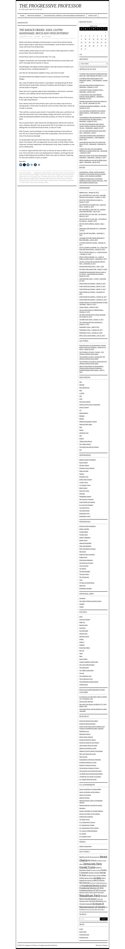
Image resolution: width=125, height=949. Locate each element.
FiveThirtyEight (83, 631)
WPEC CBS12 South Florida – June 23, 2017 (92, 335)
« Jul (80, 54)
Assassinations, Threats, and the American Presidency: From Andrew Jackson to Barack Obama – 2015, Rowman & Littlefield (92, 174)
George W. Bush (60, 175)
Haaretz (81, 474)
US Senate (100, 906)
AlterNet (81, 385)
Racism (102, 892)
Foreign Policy (83, 535)
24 (85, 46)
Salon (81, 653)
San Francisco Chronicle (86, 499)
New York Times (84, 491)
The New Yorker (84, 574)
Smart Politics (83, 659)
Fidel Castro (51, 175)
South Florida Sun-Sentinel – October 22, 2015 (93, 299)
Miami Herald (83, 488)
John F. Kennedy (42, 176)
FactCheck (82, 628)
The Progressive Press (86, 679)
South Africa (25, 182)
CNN (80, 399)
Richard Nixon (34, 180)
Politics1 (81, 642)
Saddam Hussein (53, 180)
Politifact (82, 645)
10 (85, 39)
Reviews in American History (87, 765)
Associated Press (84, 387)
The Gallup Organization (86, 670)
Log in (81, 929)
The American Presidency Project (89, 768)
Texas (104, 901)
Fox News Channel (95, 870)
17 (85, 42)
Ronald (38, 36)
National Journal (84, 636)
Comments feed (84, 934)
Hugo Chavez (23, 176)
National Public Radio (85, 424)
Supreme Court (84, 901)
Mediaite (81, 416)
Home (22, 16)
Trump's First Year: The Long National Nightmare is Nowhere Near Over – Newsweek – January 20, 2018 (93, 151)
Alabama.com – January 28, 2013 (89, 192)
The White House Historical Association (91, 774)
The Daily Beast (84, 667)
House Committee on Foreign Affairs (90, 789)
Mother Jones (83, 540)
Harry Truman (97, 875)
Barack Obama (46, 173)
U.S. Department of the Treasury (89, 828)
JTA (80, 410)
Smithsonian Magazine (86, 560)
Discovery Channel (84, 402)
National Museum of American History (90, 805)
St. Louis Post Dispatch (86, 505)
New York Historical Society (87, 754)
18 (89, 42)
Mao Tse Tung (64, 176)
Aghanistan (38, 173)
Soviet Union (33, 182)
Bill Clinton (92, 860)
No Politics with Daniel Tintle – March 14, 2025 (93, 269)
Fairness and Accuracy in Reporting (89, 404)
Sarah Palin (100, 899)
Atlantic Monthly (84, 529)
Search (104, 919)
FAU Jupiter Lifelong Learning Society (90, 601)
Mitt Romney (84, 883)
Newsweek (82, 552)
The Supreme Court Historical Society (90, 771)
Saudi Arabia (62, 180)
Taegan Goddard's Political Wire (88, 662)
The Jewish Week (84, 511)
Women (87, 909)
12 (93, 39)
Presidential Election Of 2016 (91, 888)
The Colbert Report (85, 444)
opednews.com (83, 433)
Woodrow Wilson (94, 909)
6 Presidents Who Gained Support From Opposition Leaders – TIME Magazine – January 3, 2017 (93, 80)
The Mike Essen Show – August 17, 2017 (91, 319)
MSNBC (81, 419)
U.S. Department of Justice (87, 822)
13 (97, 39)
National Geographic (85, 543)
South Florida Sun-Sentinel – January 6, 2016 (92, 283)
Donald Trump (87, 867)
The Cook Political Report (86, 665)
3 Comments (47, 36)
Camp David (55, 173)
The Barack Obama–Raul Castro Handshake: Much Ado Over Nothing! (43, 31)
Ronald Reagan (43, 180)
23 (81, 46)
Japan (35, 176)
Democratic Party (92, 863)
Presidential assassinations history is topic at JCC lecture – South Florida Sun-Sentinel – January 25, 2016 (92, 274)
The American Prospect (86, 563)
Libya (57, 176)
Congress (99, 860)
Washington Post (84, 513)
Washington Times (84, 516)
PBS (80, 436)
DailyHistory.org (84, 731)
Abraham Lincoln (84, 857)
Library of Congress (85, 795)
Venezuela (41, 182)
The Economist (83, 566)
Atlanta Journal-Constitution (87, 460)
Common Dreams (84, 619)
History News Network (86, 701)
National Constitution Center (87, 748)
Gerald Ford (89, 875)
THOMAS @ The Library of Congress (90, 776)
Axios (81, 617)
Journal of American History (87, 740)
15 (105, 39)
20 (97, 42)
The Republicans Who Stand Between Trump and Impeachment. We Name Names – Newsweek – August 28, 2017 (92, 119)
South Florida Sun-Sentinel (87, 502)
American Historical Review (87, 724)
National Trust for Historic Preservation (91, 751)
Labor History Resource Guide (88, 745)
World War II (101, 909)
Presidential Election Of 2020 (89, 890)
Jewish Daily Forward (85, 479)
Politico (81, 639)
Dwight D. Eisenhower (40, 175)
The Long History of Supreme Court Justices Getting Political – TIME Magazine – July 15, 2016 (92, 112)
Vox (80, 450)
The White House (84, 819)
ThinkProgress (83, 684)
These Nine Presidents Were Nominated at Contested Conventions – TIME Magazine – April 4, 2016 (92, 137)
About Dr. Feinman (34, 16)
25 (89, 46)
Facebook (82, 598)
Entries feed (82, 932)
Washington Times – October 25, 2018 (90, 333)
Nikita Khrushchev (51, 178)
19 (93, 42)
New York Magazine (85, 546)
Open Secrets (83, 757)
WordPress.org (83, 937)
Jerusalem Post (83, 477)
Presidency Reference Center (87, 762)
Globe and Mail (83, 471)
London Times (83, 482)
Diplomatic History (84, 734)
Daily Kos (82, 622)
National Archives (84, 798)
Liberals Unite (83, 633)
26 (93, 46)
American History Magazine (87, 526)
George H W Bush (94, 873)
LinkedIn (81, 604)
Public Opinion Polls (94, 892)
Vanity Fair (82, 585)
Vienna (46, 182)
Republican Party (24, 180)
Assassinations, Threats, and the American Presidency (64, 16)
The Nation (82, 568)
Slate (80, 656)
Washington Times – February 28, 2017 (91, 330)
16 (81, 42)
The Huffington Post (85, 676)
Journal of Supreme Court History (89, 742)
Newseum (82, 808)
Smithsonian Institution (86, 817)
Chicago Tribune (84, 465)
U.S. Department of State (86, 825)
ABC (80, 382)
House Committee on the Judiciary (89, 792)
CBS (80, 396)
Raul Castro (68, 178)
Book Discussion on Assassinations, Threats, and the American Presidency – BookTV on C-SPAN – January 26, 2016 (92, 347)
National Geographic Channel (88, 421)
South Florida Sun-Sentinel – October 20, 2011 (93, 297)
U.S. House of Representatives (88, 831)
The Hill (81, 673)
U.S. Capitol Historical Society (88, 779)
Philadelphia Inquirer (85, 496)
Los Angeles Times (85, 485)
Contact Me (92, 16)
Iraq (32, 176)
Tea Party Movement (96, 901)
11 (89, 39)
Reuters (81, 438)
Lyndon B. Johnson (98, 880)
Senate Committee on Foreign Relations (91, 811)
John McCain (52, 176)
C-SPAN (81, 393)
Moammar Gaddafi (29, 178)
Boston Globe (83, 462)
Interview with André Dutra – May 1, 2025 (91, 266)
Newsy (81, 430)
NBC (80, 427)
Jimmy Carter (89, 878)
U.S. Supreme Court (85, 836)
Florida (89, 870)
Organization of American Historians (90, 759)
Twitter (81, 607)
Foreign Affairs (83, 532)
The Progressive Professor (50, 6)
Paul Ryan (92, 883)
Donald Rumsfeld (28, 175)
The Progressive (84, 577)
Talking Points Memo (85, 441)
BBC (80, 390)
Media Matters (83, 413)
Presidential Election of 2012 (94, 885)
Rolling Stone (83, 557)
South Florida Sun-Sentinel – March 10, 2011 (92, 286)
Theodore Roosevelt (85, 904)
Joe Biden (97, 878)
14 (101, 39)
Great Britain (69, 175)
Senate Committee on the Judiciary (89, 814)
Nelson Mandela (40, 178)
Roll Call (81, 650)
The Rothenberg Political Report (88, 682)
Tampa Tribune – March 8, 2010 (88, 307)
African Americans (94, 857)
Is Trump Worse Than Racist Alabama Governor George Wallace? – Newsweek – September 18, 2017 (91, 96)
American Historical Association (88, 721)
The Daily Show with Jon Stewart (89, 447)
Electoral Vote (83, 625)
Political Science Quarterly (87, 554)
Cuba (65, 173)
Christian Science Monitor (86, 468)
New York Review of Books (87, 549)
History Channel (84, 407)
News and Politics (26, 173)
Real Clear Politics (84, 648)
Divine (97, 945)
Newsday (82, 494)
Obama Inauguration (85, 846)
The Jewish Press (84, 508)
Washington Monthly (85, 588)
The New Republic (84, 571)
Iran (29, 176)
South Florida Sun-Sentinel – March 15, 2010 (92, 289)
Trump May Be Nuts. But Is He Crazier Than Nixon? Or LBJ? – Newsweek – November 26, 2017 (92, 144)
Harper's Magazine (84, 537)
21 (101, 42)
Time (80, 580)
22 (105, 42)
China (61, 173)
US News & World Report (86, 583)
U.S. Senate (82, 834)
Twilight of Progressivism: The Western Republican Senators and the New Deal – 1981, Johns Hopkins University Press (93, 180)
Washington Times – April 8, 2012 (89, 327)
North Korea (61, 178)
